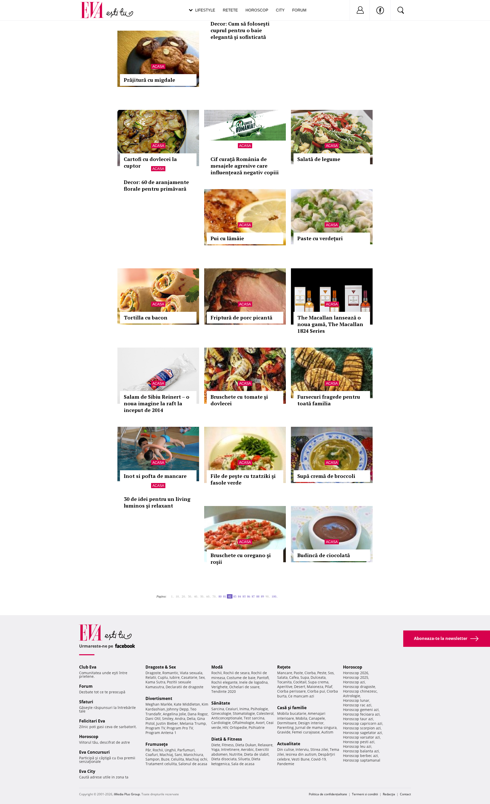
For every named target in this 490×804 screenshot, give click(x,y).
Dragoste (153, 672)
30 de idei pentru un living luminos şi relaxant (157, 502)
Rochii (158, 750)
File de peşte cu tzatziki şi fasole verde (243, 479)
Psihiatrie (257, 727)
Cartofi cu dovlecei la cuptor (150, 162)
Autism (327, 732)
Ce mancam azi (301, 696)
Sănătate (220, 703)
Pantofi (263, 677)
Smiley (167, 718)
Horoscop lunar (356, 700)
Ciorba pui (316, 691)
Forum (299, 10)
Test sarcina (254, 718)
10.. (178, 596)
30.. (190, 596)
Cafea (294, 677)
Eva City (87, 771)
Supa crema (318, 682)
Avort (260, 722)
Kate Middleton (187, 704)
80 (220, 596)
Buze (165, 759)
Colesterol (265, 713)
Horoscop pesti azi (358, 741)
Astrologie (351, 695)
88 (257, 596)
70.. (214, 596)
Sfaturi (86, 702)
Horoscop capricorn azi (362, 723)
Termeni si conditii (365, 794)
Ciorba (310, 672)
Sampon (152, 759)
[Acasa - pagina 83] (279, 594)
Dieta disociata (224, 758)
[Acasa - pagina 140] (280, 594)
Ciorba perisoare (291, 691)
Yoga (215, 749)
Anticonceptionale (226, 718)
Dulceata (318, 677)
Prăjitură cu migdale (149, 79)
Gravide (283, 732)
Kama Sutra (155, 682)
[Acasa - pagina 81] (169, 594)
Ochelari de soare (244, 686)
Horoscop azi (354, 682)
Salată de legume (318, 159)
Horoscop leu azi (357, 746)
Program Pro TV (180, 728)
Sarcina (217, 708)
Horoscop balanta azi (361, 751)
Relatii (150, 677)
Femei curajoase (306, 732)
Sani (178, 754)
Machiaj (166, 754)
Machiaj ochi (196, 759)
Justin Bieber (167, 723)
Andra (180, 718)
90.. (267, 596)
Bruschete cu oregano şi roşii (241, 558)
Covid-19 (318, 759)
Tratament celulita (161, 763)
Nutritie (235, 754)
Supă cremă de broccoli (326, 476)
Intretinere (230, 749)
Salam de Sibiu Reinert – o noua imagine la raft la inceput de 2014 (156, 403)
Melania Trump (193, 723)
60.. (208, 596)
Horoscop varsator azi (361, 737)
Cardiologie (221, 722)
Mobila (301, 718)
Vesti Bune (300, 759)
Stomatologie (244, 713)
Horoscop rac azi (357, 705)
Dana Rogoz (198, 713)
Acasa (158, 66)
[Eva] (95, 6)
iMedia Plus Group (127, 794)
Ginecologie (221, 713)
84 (239, 596)
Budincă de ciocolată (323, 555)
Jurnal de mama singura (316, 727)
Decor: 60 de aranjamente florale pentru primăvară (156, 185)
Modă (217, 667)
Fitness (228, 744)
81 (224, 596)
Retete (230, 10)
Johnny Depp (178, 709)
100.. (275, 596)
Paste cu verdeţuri (320, 238)
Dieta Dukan (245, 744)
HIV (225, 727)
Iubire (174, 677)
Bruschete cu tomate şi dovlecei (239, 400)
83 (234, 596)
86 (248, 596)
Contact (405, 794)
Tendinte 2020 (223, 691)
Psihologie (259, 708)
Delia (191, 718)
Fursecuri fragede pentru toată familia (328, 400)
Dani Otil (153, 718)
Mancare (284, 672)
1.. (172, 596)
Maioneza (315, 686)
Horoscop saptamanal (361, 760)
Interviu (302, 749)
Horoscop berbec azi (360, 755)
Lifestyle (205, 10)
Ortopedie (238, 727)
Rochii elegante (224, 682)
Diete (215, 744)
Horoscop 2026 (355, 672)
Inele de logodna (253, 682)
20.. (184, 596)
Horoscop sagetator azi (362, 732)
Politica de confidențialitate (328, 794)
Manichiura (193, 754)
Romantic (170, 672)
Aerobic (247, 749)
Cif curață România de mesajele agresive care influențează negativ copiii (245, 166)
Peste (321, 672)
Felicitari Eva (92, 721)
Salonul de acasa (192, 763)
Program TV (155, 728)
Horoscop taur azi (358, 718)
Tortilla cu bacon (145, 317)
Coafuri (151, 754)
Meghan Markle (158, 704)
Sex (202, 677)
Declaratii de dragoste (184, 686)
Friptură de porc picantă (241, 317)
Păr (148, 750)
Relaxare (265, 744)
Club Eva (87, 667)
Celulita (177, 759)
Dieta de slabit (256, 754)
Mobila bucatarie (291, 713)
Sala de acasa (242, 763)
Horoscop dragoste (359, 686)
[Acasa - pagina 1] (168, 594)
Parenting (285, 727)
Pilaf (328, 686)
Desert (299, 686)
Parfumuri (186, 750)
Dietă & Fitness (226, 739)
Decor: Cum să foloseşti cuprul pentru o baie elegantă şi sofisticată (240, 30)
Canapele (317, 718)
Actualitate (288, 743)
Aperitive (284, 686)
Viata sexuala (191, 672)
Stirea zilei (319, 749)
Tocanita (284, 682)
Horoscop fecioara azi (361, 714)
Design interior (311, 722)
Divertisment (158, 698)
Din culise (285, 749)
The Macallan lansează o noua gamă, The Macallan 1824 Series (330, 324)
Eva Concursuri (94, 752)
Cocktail (300, 682)
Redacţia (389, 794)
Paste (298, 672)
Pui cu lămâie (227, 238)
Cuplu (163, 677)
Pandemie (285, 763)
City (280, 10)
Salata (282, 677)
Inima (244, 708)
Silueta (244, 758)
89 (262, 596)
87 (253, 596)
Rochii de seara (236, 672)
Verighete (219, 686)
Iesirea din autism (301, 754)
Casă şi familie (292, 707)
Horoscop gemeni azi (361, 709)
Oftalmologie (243, 722)
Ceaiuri (232, 708)
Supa (304, 677)
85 (244, 596)
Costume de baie (241, 677)
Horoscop (257, 10)
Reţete (283, 667)
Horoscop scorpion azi (362, 728)
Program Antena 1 (160, 732)
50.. (202, 596)
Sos (331, 672)
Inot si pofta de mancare (155, 476)
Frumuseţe (156, 744)
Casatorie (189, 677)
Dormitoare (287, 722)
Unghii (170, 750)
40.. (196, 596)
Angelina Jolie (174, 713)
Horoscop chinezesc (360, 691)
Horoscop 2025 (355, 677)
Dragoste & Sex (160, 667)
